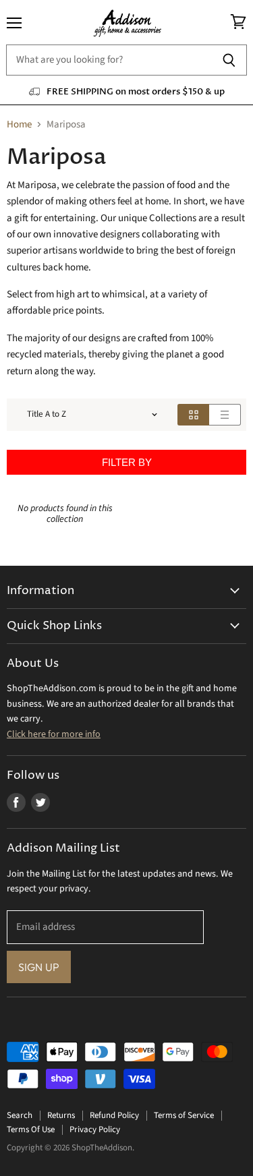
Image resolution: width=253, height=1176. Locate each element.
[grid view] (193, 414)
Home (19, 124)
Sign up (38, 967)
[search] (108, 60)
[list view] (225, 414)
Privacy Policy (94, 1129)
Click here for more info (54, 734)
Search (19, 1115)
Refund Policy (114, 1115)
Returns (61, 1115)
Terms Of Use (31, 1129)
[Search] (229, 60)
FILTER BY (127, 462)
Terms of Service (184, 1115)
